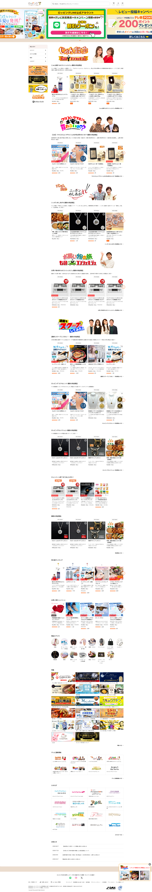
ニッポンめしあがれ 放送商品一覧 (113, 244)
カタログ (32, 61)
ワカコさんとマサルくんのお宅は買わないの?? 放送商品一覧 (107, 176)
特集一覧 (119, 745)
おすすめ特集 (33, 54)
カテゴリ (32, 50)
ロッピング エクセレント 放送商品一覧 (112, 423)
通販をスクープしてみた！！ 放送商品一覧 (111, 376)
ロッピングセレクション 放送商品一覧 (112, 470)
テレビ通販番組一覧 (117, 778)
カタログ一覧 (118, 835)
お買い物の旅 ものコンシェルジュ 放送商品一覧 (110, 310)
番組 (31, 57)
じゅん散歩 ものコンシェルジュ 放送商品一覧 (110, 108)
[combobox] (81, 4)
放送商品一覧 (118, 553)
